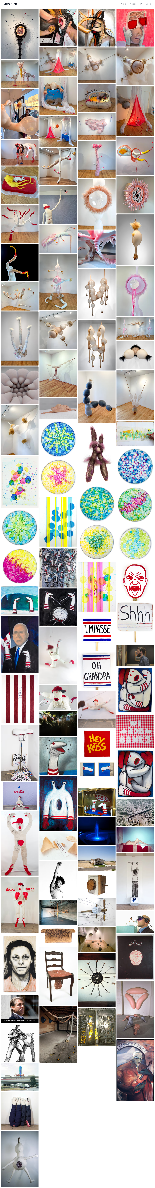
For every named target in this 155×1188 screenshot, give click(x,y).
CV (141, 4)
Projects (133, 4)
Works (123, 4)
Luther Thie (10, 3)
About (148, 4)
